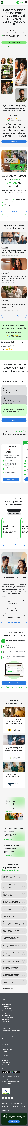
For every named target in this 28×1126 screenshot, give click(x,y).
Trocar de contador (14, 47)
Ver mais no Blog (14, 316)
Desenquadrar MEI (14, 622)
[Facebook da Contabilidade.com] (12, 1098)
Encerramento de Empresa (8, 1010)
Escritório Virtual (6, 1021)
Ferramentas (5, 1062)
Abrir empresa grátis (14, 42)
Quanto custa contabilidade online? (11, 1030)
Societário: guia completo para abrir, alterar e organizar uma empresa (13, 251)
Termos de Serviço (6, 1106)
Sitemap (23, 1106)
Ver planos (14, 141)
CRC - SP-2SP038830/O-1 (8, 1083)
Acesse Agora (8, 811)
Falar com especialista (15, 216)
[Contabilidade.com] (2, 2)
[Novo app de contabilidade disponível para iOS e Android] (6, 1072)
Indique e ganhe (6, 1051)
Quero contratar (14, 683)
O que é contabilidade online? (9, 1036)
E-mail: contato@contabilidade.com (11, 1081)
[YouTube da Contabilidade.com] (9, 1098)
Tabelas (4, 1060)
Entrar (21, 2)
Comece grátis (11, 479)
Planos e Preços (6, 1028)
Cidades (4, 1041)
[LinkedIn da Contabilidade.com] (6, 1098)
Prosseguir (14, 1121)
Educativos (5, 1064)
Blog (3, 1058)
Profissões (5, 1039)
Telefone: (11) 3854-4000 (8, 1079)
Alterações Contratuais (8, 1013)
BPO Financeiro (6, 1015)
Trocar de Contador (7, 1004)
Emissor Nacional (6, 1019)
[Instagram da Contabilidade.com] (3, 1098)
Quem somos (5, 1047)
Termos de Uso (20, 1117)
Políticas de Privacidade (16, 1103)
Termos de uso (5, 1103)
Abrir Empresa (5, 1002)
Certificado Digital (6, 1008)
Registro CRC (16, 1106)
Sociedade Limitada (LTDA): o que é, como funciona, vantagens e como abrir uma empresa (13, 278)
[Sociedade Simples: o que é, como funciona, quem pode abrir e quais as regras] (14, 292)
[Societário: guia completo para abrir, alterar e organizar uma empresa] (14, 238)
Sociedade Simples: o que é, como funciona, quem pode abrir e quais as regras (13, 306)
